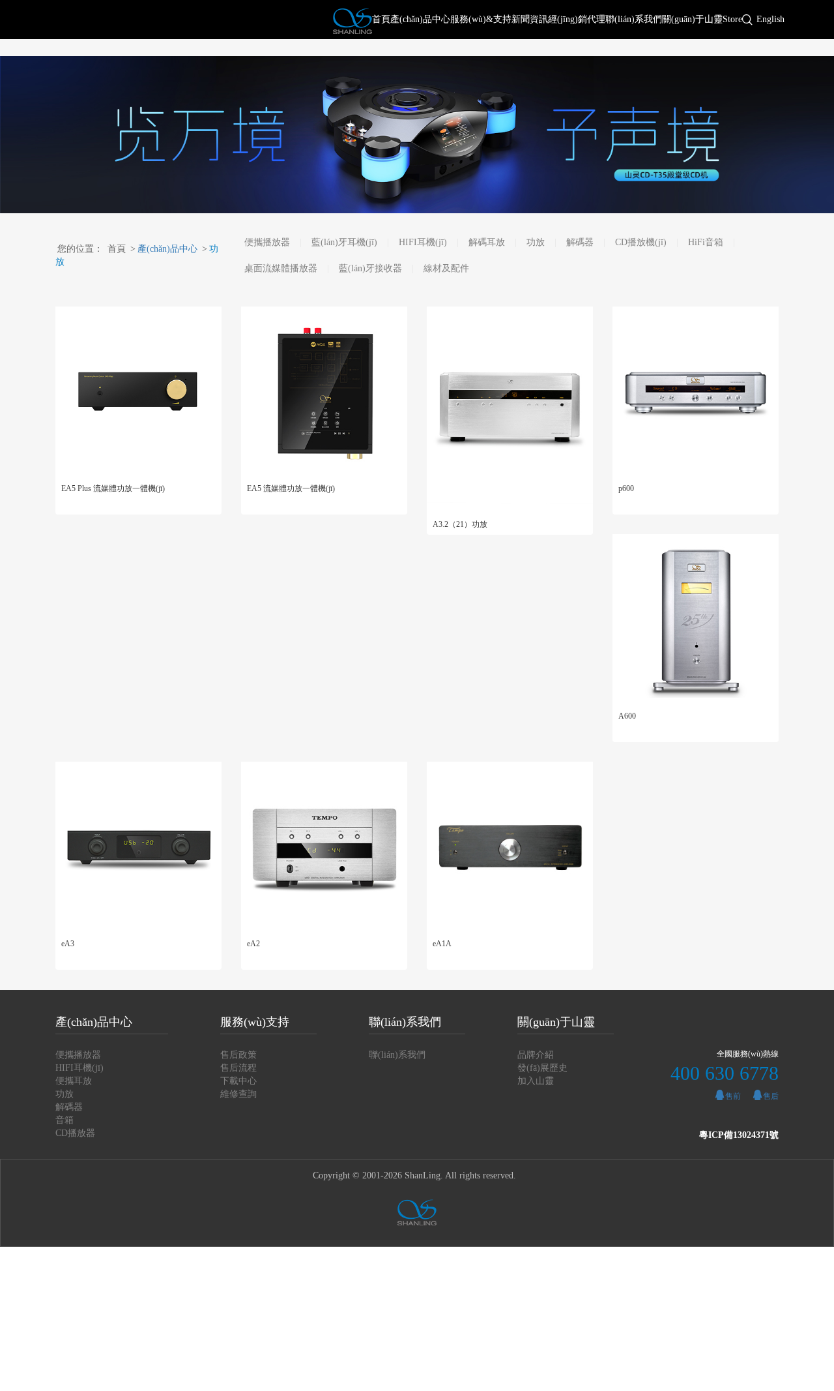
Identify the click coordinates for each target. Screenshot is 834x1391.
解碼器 (580, 242)
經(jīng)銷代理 (576, 19)
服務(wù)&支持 (480, 19)
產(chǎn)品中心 (420, 19)
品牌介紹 (535, 1055)
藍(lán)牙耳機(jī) (344, 242)
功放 (535, 242)
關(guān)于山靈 (692, 19)
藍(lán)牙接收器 (370, 268)
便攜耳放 (73, 1081)
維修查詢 (238, 1094)
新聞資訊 (529, 19)
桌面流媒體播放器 (280, 268)
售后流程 (238, 1068)
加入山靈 (535, 1081)
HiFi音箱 (705, 242)
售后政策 (238, 1055)
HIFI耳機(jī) (423, 242)
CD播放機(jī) (641, 242)
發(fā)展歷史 (542, 1068)
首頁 (381, 19)
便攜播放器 (267, 242)
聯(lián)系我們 (633, 19)
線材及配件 (446, 268)
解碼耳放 (486, 242)
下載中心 (238, 1081)
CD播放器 (75, 1133)
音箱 (64, 1120)
